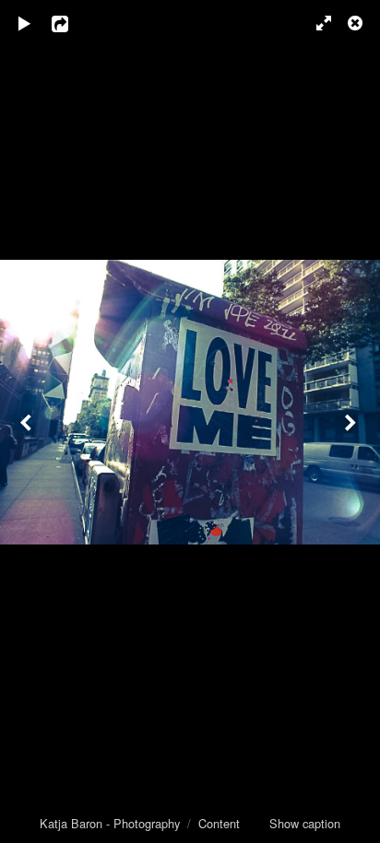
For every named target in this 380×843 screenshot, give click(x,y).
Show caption (304, 823)
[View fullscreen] (315, 23)
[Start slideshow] (25, 23)
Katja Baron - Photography (110, 823)
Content (219, 823)
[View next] (352, 421)
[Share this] (73, 23)
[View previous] (27, 421)
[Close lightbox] (357, 23)
